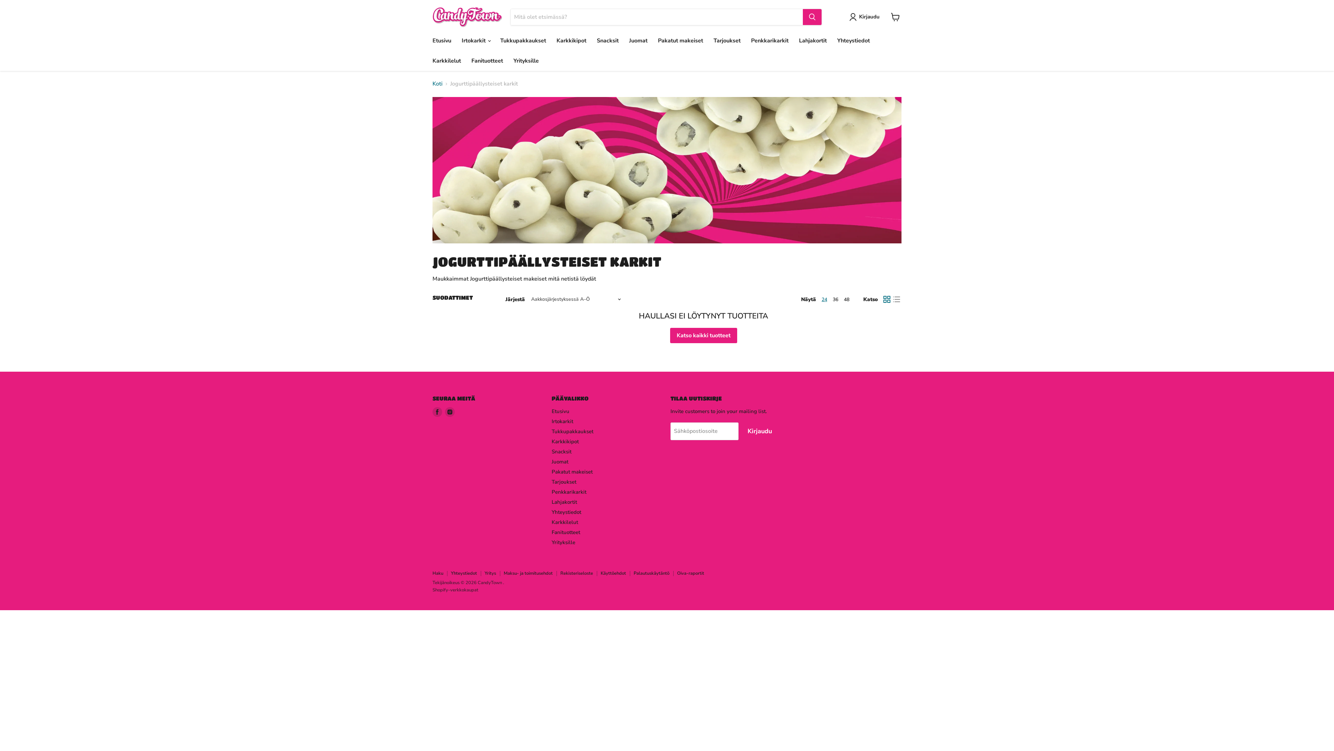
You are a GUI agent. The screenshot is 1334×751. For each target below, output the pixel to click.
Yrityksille (526, 61)
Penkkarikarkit (770, 41)
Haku (438, 573)
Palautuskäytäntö (651, 573)
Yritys (490, 573)
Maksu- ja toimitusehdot (528, 573)
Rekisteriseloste (576, 573)
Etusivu (442, 41)
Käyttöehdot (613, 573)
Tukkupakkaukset (523, 41)
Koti (438, 84)
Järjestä (515, 299)
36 (835, 299)
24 (824, 299)
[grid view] (887, 299)
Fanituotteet (487, 61)
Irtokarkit (474, 41)
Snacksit (608, 41)
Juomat (638, 41)
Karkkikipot (571, 41)
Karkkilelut (447, 61)
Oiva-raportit (690, 573)
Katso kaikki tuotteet (704, 335)
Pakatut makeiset (680, 41)
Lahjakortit (813, 41)
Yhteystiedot (853, 41)
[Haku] (812, 17)
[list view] (896, 299)
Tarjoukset (727, 41)
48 (846, 299)
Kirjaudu (869, 16)
